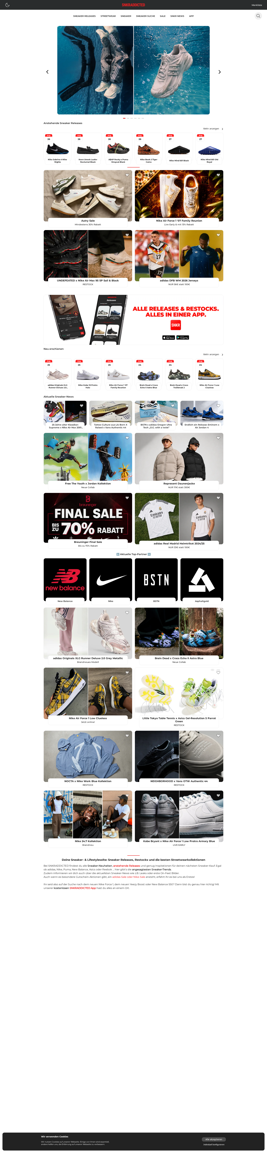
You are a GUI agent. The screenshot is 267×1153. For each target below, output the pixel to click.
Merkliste (257, 5)
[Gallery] (133, 72)
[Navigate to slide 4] (135, 118)
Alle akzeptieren (214, 1139)
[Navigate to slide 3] (132, 118)
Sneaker (126, 16)
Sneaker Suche (145, 16)
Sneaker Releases (84, 16)
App (191, 16)
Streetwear (108, 16)
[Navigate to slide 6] (143, 118)
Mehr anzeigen (211, 128)
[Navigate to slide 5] (139, 118)
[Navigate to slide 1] (124, 118)
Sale (162, 16)
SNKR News (177, 16)
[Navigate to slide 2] (128, 118)
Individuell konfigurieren (213, 1144)
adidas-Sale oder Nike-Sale (128, 876)
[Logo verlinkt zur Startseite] (133, 5)
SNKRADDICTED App (83, 888)
